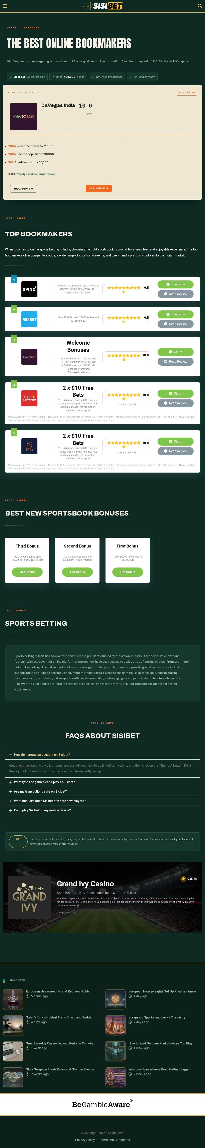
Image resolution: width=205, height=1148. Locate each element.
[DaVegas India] (29, 364)
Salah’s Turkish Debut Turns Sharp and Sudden (59, 1017)
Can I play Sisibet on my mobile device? (42, 810)
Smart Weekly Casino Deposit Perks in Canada (59, 1043)
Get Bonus (27, 572)
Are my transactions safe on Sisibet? (40, 791)
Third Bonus (27, 546)
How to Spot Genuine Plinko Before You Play (160, 1043)
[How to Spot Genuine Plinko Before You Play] (116, 1060)
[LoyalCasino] (29, 453)
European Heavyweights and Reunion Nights (58, 991)
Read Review (177, 294)
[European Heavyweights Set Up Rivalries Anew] (116, 1008)
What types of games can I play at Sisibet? (44, 782)
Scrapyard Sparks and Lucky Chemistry (157, 1017)
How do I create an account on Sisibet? (42, 755)
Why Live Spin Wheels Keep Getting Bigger (159, 1069)
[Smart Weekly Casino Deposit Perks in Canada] (13, 1060)
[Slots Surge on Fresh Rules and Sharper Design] (13, 1086)
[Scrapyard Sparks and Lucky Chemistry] (116, 1034)
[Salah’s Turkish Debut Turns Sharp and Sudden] (13, 1034)
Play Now (178, 284)
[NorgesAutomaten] (29, 405)
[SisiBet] (103, 6)
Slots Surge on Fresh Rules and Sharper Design (60, 1069)
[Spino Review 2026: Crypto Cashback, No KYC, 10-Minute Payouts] (29, 296)
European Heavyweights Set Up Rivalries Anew (162, 991)
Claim (177, 352)
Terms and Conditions (114, 1140)
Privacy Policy (85, 1140)
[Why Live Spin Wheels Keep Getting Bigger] (116, 1086)
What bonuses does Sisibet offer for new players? (50, 801)
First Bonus (128, 546)
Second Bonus (77, 546)
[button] (102, 754)
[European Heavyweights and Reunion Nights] (13, 1008)
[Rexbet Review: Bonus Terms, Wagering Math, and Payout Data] (29, 326)
